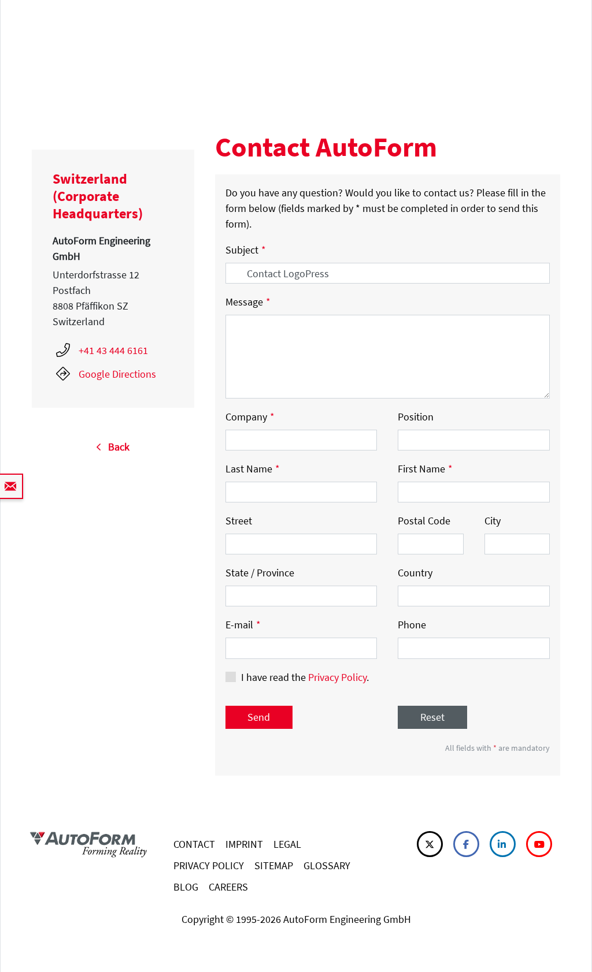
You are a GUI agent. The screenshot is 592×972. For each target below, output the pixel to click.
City (492, 520)
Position (416, 416)
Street (238, 520)
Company (250, 416)
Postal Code (424, 520)
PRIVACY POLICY (208, 865)
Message (248, 301)
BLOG (185, 886)
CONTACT (194, 844)
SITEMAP (273, 865)
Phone (412, 624)
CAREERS (228, 886)
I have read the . (305, 677)
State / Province (259, 572)
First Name (425, 468)
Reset (432, 717)
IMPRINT (244, 844)
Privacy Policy (337, 677)
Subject (245, 249)
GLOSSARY (327, 865)
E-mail (243, 624)
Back (115, 446)
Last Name (252, 468)
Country (415, 572)
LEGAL (287, 844)
